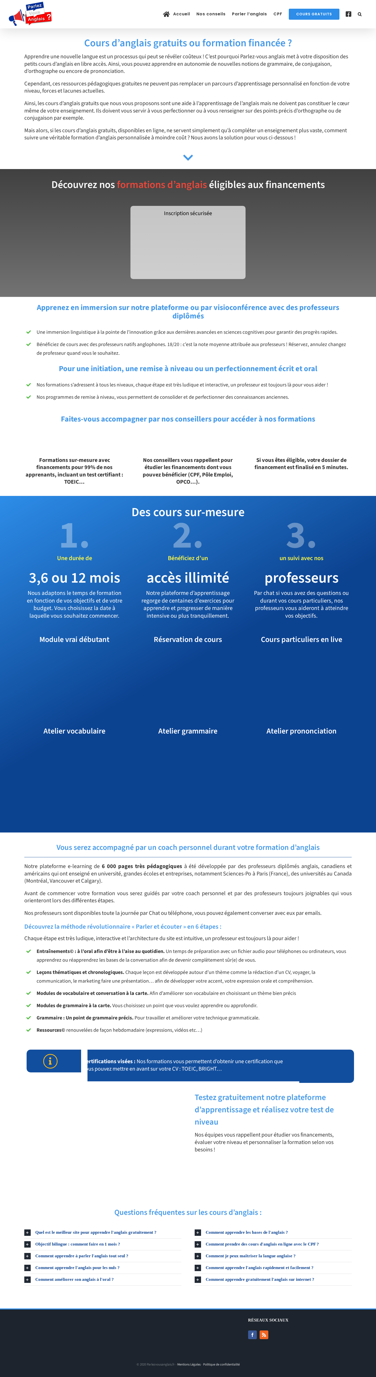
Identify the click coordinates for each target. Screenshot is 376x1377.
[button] (360, 14)
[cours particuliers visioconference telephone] (301, 655)
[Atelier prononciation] (301, 747)
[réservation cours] (188, 655)
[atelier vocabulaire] (74, 747)
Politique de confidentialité (221, 1364)
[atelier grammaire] (188, 747)
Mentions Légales (189, 1364)
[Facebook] (252, 1334)
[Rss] (264, 1334)
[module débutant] (74, 655)
